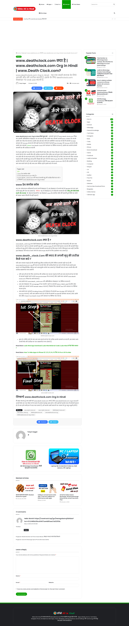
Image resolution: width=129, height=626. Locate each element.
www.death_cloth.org (22, 412)
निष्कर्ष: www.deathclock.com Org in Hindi (31, 180)
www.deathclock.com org (51, 412)
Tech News (76, 4)
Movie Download (92, 150)
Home (42, 4)
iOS (88, 172)
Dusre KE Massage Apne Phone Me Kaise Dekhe (35, 539)
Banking (89, 161)
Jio (88, 169)
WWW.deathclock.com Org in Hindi (25, 415)
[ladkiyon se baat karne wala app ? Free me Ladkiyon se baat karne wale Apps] (47, 487)
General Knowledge (93, 130)
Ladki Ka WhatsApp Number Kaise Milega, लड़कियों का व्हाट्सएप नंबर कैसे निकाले (104, 72)
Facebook (90, 155)
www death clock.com (29, 410)
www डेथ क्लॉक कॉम (24, 174)
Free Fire (89, 178)
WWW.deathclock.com (36, 412)
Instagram (90, 136)
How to (57, 4)
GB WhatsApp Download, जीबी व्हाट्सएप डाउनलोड (105, 100)
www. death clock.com (44, 410)
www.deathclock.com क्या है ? (27, 176)
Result (89, 181)
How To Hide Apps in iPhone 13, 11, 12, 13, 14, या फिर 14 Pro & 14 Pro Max (47, 352)
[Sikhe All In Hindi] (24, 9)
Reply (26, 530)
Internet (67, 4)
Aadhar (89, 175)
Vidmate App (91, 195)
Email (18, 582)
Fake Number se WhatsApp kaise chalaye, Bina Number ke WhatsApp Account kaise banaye (105, 61)
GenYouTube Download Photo (96, 186)
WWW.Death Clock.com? (59, 410)
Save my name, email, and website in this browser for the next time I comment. (41, 589)
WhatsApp (43, 13)
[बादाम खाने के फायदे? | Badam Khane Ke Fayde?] (25, 487)
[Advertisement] (64, 34)
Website (51, 582)
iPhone (89, 147)
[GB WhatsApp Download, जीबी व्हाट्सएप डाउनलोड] (91, 101)
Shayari (89, 167)
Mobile (89, 144)
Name (18, 576)
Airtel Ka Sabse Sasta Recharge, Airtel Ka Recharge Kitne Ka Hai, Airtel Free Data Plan (69, 497)
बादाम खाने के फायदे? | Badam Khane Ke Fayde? (25, 495)
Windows (89, 183)
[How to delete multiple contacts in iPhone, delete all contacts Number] (91, 82)
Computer (90, 164)
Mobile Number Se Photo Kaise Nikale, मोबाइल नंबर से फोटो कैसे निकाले (41, 536)
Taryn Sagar (22, 83)
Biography (90, 189)
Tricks (88, 141)
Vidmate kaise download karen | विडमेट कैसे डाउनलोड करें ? (105, 92)
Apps (49, 4)
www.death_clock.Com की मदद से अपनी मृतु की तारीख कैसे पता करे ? (39, 178)
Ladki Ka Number (92, 158)
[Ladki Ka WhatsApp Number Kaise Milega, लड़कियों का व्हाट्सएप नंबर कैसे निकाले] (91, 72)
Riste (88, 139)
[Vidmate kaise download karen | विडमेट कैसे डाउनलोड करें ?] (91, 93)
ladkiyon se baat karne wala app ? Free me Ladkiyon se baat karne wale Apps (47, 496)
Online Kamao (91, 192)
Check (29, 145)
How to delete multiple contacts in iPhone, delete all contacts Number (104, 83)
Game (89, 153)
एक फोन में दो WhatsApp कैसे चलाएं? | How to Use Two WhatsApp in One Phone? (45, 19)
